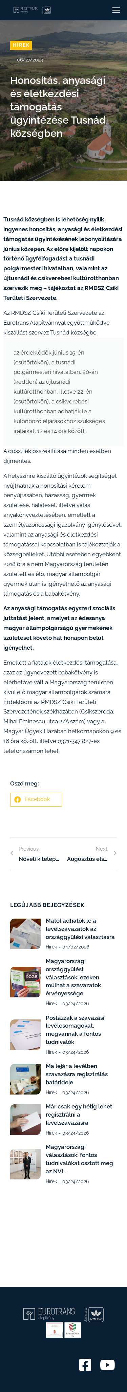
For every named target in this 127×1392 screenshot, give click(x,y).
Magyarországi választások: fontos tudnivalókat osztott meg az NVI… (79, 1158)
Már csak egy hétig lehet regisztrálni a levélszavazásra (79, 1114)
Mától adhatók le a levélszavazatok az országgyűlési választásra (80, 928)
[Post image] (25, 934)
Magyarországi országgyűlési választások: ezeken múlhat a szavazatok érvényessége (73, 977)
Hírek (21, 45)
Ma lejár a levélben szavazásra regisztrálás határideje (77, 1074)
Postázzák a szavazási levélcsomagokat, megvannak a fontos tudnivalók (75, 1029)
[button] (36, 800)
